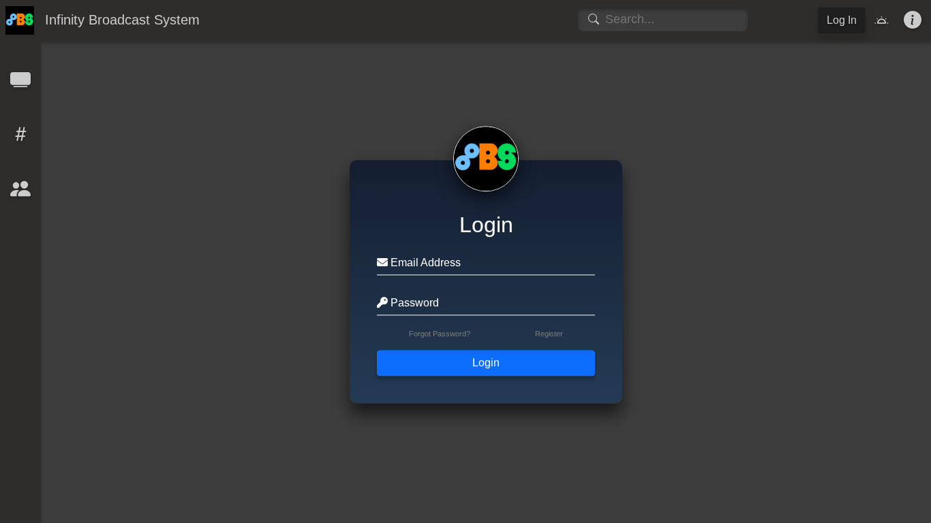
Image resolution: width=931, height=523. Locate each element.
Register (549, 334)
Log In (842, 20)
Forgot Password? (439, 334)
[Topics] (20, 138)
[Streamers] (20, 193)
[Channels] (20, 84)
